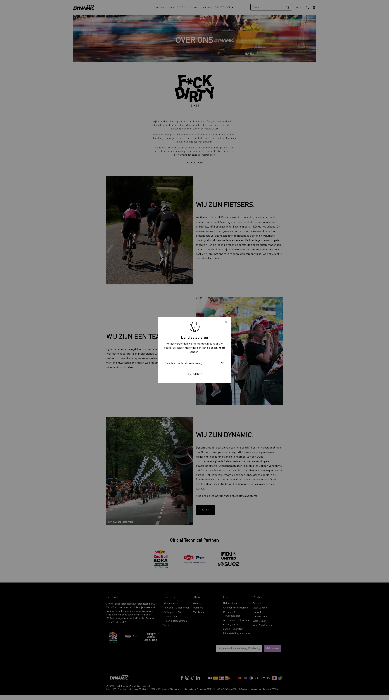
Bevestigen (195, 373)
